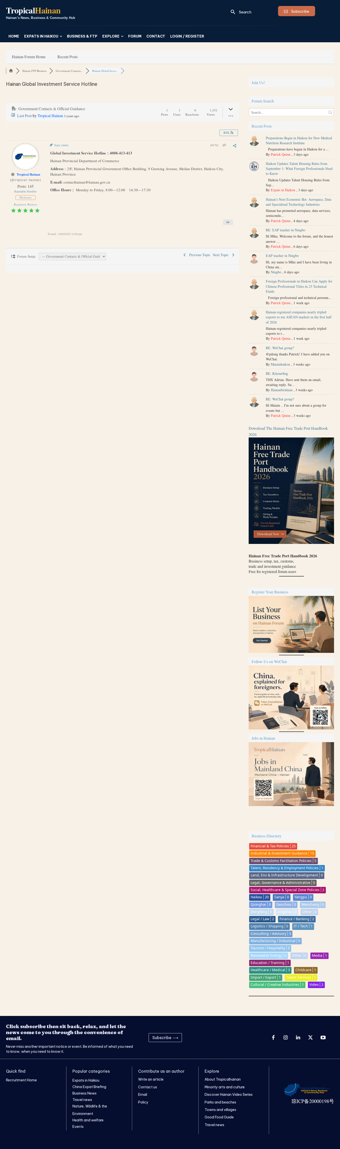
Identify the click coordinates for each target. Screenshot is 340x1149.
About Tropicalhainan (223, 1079)
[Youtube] (323, 1038)
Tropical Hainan (50, 115)
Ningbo (276, 272)
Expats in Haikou (283, 190)
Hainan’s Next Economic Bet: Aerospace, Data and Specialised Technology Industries (298, 202)
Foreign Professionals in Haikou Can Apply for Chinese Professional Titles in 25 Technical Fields (299, 286)
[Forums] (11, 71)
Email (142, 1094)
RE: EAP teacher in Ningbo (285, 230)
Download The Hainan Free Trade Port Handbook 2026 (288, 431)
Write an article (151, 1079)
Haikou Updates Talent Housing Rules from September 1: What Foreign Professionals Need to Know (299, 168)
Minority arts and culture (225, 1087)
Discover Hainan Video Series (229, 1094)
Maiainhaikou (280, 364)
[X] (311, 1038)
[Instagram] (286, 1038)
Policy (143, 1102)
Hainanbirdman (281, 389)
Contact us (147, 1087)
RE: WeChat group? (280, 347)
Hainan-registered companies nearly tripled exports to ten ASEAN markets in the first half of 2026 (299, 317)
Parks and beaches (220, 1102)
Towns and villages (220, 1109)
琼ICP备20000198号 (312, 1101)
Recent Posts (67, 56)
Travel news (214, 1125)
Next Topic (222, 254)
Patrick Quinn (280, 154)
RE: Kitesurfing (277, 373)
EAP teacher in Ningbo (282, 255)
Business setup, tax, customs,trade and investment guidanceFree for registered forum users (283, 563)
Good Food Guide (219, 1117)
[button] (239, 12)
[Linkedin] (298, 1038)
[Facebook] (273, 1038)
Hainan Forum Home (29, 56)
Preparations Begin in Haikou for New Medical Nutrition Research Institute (299, 140)
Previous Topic (198, 254)
